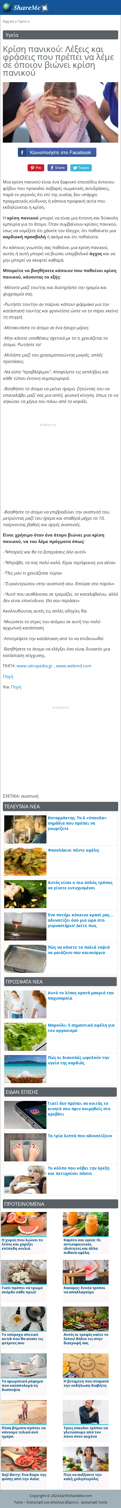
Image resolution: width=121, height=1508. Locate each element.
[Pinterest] (35, 167)
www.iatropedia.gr (35, 665)
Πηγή (8, 676)
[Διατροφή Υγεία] (25, 11)
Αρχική (8, 21)
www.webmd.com (73, 665)
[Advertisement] (48, 462)
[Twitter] (81, 167)
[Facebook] (60, 151)
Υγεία (22, 21)
